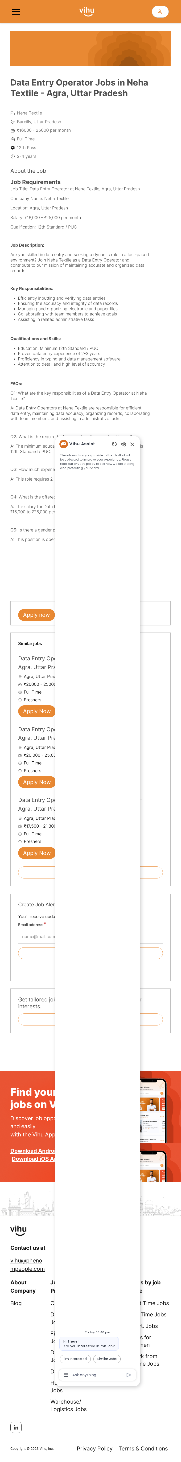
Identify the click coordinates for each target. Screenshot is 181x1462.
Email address (30, 924)
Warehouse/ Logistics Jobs (68, 1405)
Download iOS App (36, 1159)
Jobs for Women (141, 1341)
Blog (16, 1303)
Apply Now (37, 711)
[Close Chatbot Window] (132, 444)
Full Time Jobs (149, 1314)
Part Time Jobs (150, 1303)
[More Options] (66, 1375)
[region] (97, 909)
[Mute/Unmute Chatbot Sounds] (123, 444)
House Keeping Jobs (69, 1387)
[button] (160, 12)
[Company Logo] (86, 11)
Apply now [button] (36, 615)
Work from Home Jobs (145, 1360)
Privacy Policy (95, 1448)
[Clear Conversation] (114, 444)
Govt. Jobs (144, 1326)
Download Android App (40, 1151)
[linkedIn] (16, 1427)
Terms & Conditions (143, 1448)
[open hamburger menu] (16, 11)
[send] (129, 1375)
